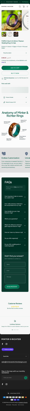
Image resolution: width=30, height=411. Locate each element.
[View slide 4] (18, 330)
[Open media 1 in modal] (19, 13)
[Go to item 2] (10, 34)
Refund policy (8, 404)
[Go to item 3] (16, 34)
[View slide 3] (16, 330)
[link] (13, 154)
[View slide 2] (14, 330)
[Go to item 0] (4, 34)
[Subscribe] (25, 377)
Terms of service (21, 404)
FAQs (15, 187)
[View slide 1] (12, 330)
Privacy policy (14, 404)
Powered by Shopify (23, 402)
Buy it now (15, 73)
